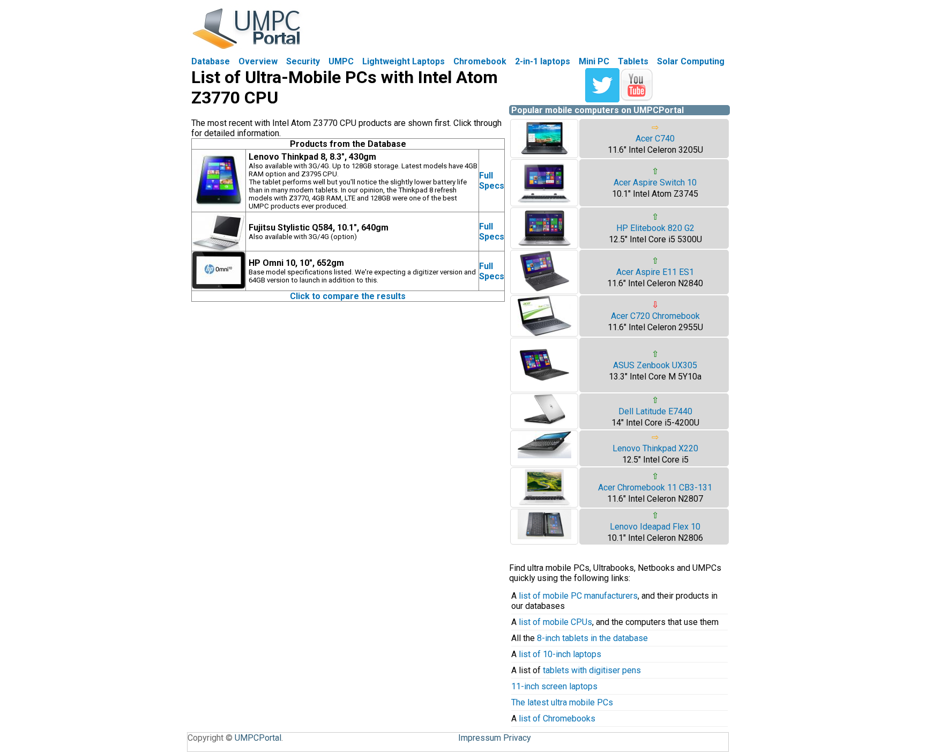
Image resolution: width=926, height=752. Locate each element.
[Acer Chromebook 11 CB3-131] (544, 504)
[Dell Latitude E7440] (544, 423)
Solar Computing (691, 61)
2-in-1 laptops (542, 61)
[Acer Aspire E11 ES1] (544, 291)
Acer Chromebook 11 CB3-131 (655, 487)
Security (303, 61)
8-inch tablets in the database (592, 638)
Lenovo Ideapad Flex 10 (655, 527)
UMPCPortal (258, 738)
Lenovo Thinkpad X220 (655, 448)
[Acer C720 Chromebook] (544, 333)
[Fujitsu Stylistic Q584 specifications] (218, 248)
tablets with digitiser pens (592, 670)
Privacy (517, 738)
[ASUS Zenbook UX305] (544, 389)
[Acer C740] (544, 155)
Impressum (479, 738)
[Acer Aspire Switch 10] (544, 203)
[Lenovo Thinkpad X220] (544, 455)
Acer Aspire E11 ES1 (655, 272)
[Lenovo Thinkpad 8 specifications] (218, 209)
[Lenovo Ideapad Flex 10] (544, 536)
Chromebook (479, 61)
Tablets (633, 61)
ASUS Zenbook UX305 (655, 365)
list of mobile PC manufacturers (578, 596)
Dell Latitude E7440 (655, 411)
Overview (258, 61)
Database (210, 61)
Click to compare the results (348, 296)
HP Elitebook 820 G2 (655, 228)
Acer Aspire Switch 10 (655, 182)
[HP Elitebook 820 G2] (544, 245)
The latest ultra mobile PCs (562, 702)
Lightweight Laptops (403, 61)
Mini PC (594, 61)
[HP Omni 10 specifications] (218, 287)
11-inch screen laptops (554, 686)
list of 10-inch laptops (560, 654)
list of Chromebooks (557, 718)
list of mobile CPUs (555, 622)
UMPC (341, 61)
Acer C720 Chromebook (655, 316)
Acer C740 (655, 138)
